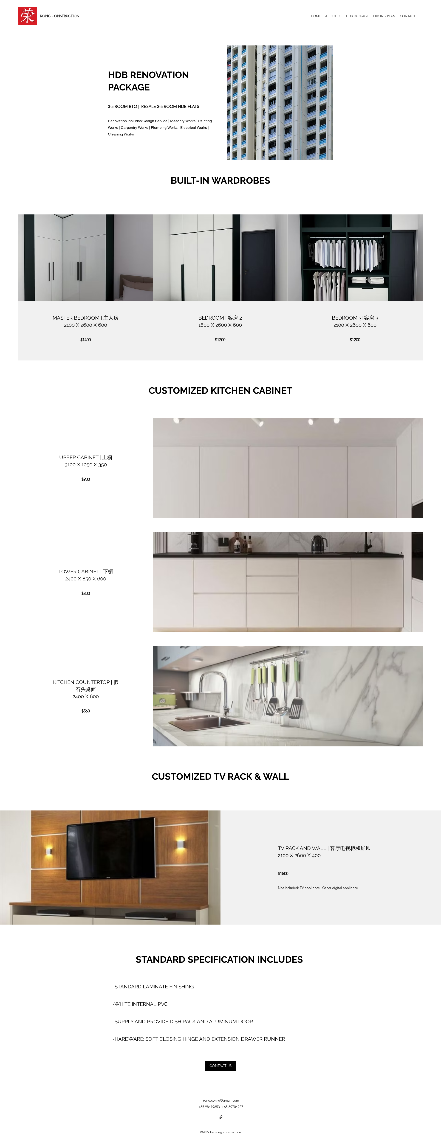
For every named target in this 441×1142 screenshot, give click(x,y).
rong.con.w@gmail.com (221, 1100)
